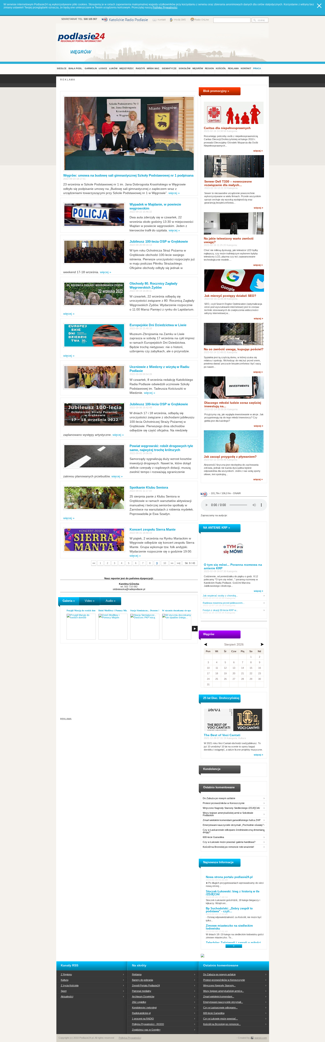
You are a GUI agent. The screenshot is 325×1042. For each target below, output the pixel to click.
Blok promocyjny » (216, 91)
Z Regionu (66, 974)
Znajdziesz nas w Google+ (146, 1029)
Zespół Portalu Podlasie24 (146, 985)
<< (93, 563)
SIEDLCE (62, 68)
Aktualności (67, 996)
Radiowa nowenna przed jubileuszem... (224, 603)
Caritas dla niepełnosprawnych (227, 128)
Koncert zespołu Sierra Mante (153, 529)
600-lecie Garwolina (213, 837)
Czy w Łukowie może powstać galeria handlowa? (229, 842)
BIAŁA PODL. (76, 68)
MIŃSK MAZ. (153, 68)
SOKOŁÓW (184, 68)
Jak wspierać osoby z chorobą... (220, 595)
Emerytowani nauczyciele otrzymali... (223, 1002)
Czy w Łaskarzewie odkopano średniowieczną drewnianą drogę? (233, 831)
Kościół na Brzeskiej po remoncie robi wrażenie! (228, 847)
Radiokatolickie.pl (141, 1013)
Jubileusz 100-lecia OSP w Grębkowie (159, 241)
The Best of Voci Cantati (222, 735)
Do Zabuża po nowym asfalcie (219, 798)
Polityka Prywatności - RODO (148, 1024)
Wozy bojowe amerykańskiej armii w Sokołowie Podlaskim (228, 814)
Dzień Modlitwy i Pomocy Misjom (114, 610)
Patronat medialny (141, 991)
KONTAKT (246, 68)
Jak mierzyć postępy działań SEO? (230, 295)
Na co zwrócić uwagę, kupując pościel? (234, 349)
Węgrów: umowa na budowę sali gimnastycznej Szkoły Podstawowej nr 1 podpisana (128, 175)
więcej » (174, 193)
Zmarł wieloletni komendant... (218, 996)
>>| (178, 563)
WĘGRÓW (197, 68)
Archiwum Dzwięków (143, 996)
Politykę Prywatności (165, 7)
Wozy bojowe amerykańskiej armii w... (223, 991)
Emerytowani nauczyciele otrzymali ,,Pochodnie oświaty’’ (233, 825)
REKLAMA (233, 68)
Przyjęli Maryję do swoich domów (83, 610)
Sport (64, 991)
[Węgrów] (81, 51)
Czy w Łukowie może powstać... (220, 1018)
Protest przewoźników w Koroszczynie (224, 803)
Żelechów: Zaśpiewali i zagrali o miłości (233, 942)
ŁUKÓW (113, 68)
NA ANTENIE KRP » (216, 527)
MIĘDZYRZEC (126, 68)
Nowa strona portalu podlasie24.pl (229, 877)
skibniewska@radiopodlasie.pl (129, 589)
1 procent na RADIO (143, 1018)
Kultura (64, 980)
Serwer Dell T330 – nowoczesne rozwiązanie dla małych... (228, 183)
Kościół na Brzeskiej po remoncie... (222, 1024)
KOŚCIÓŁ (221, 68)
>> (172, 563)
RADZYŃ (140, 68)
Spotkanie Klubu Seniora (149, 487)
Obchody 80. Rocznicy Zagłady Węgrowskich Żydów (153, 285)
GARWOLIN (91, 68)
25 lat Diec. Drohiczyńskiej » (222, 698)
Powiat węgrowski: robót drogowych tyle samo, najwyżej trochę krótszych (161, 448)
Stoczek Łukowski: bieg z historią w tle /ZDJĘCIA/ (232, 893)
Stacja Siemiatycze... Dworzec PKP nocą (149, 610)
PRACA (257, 68)
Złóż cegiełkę (139, 1002)
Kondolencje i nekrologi (144, 1007)
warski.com (260, 1037)
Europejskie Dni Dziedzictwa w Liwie (158, 325)
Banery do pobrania (142, 980)
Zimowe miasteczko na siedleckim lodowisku (229, 927)
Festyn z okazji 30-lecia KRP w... (220, 610)
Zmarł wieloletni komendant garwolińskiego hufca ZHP (231, 820)
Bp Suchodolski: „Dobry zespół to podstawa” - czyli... (229, 910)
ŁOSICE (103, 68)
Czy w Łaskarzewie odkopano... (220, 1007)
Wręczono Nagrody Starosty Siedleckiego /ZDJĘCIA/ (231, 808)
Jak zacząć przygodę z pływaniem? (230, 456)
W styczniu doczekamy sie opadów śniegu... (183, 610)
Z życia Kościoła (69, 985)
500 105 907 (90, 19)
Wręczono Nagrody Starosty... (219, 985)
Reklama (136, 974)
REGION (209, 68)
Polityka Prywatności (130, 1037)
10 (164, 563)
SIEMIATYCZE (169, 68)
